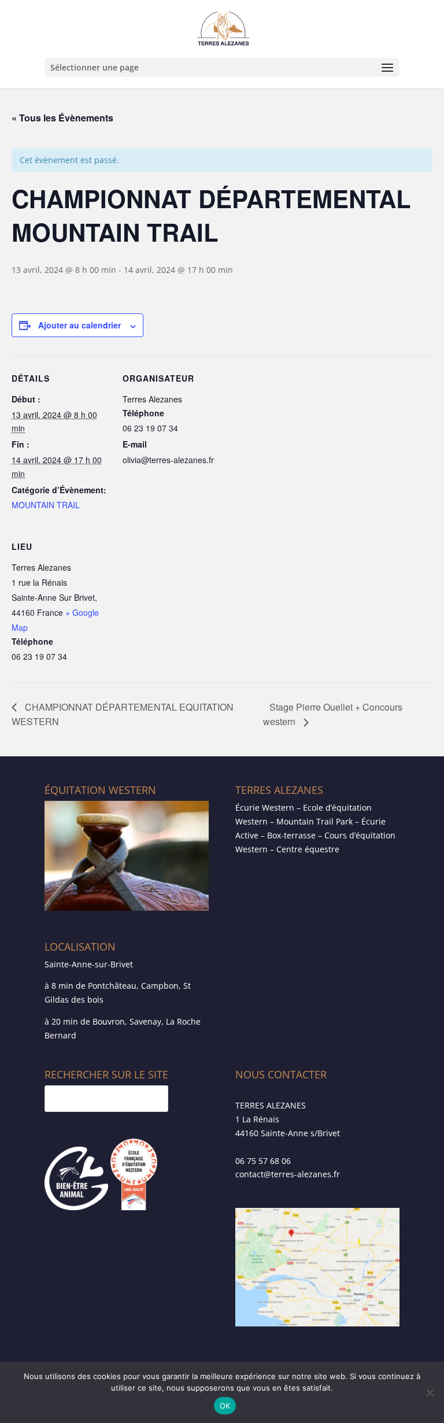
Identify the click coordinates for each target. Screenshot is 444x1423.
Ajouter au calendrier (79, 325)
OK (225, 1405)
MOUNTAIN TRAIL (46, 505)
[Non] (429, 1392)
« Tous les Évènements (62, 117)
